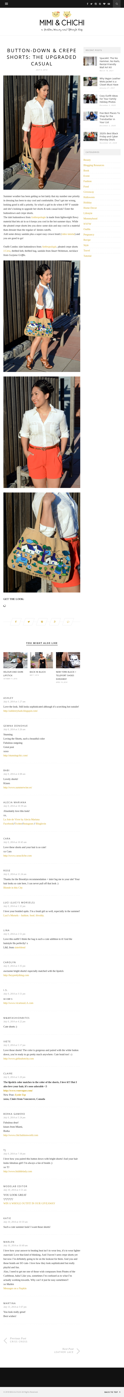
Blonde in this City (13, 887)
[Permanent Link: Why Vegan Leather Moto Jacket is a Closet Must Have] (90, 85)
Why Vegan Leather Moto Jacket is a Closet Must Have (110, 81)
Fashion (87, 181)
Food (86, 186)
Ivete (7, 1041)
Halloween (89, 197)
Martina (9, 1303)
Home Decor (90, 207)
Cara (6, 838)
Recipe (87, 239)
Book (86, 170)
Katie (7, 1218)
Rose (6, 870)
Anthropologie (38, 217)
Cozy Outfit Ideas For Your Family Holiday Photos (109, 98)
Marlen (9, 1241)
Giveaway (88, 191)
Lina (6, 930)
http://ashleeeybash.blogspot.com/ (20, 710)
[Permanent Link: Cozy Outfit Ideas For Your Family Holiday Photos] (90, 102)
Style (86, 245)
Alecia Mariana (14, 802)
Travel (86, 250)
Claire (8, 1073)
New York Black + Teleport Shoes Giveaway (66, 675)
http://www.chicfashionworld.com (20, 1135)
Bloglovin (41, 823)
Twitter (18, 823)
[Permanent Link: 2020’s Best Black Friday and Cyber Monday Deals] (90, 140)
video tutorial (68, 234)
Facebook (8, 823)
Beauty (87, 160)
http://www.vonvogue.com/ (18, 1090)
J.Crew (6, 250)
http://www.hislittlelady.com (17, 1171)
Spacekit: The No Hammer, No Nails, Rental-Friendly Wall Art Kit (110, 63)
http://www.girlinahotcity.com (18, 1058)
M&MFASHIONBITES (16, 1017)
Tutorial (87, 255)
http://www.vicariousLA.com (18, 1003)
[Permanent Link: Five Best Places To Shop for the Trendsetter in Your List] (90, 119)
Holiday (87, 202)
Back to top (111, 1392)
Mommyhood (90, 218)
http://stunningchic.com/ (15, 755)
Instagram (28, 823)
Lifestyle (87, 213)
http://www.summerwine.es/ (17, 787)
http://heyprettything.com (16, 975)
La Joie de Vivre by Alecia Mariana (21, 819)
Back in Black (38, 672)
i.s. (5, 990)
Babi (6, 770)
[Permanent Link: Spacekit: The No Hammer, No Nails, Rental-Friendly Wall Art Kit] (90, 65)
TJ (4, 1150)
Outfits (86, 229)
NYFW (87, 223)
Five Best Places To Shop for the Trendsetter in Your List (110, 117)
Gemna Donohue (15, 725)
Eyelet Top (20, 1094)
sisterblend (20, 947)
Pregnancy (88, 234)
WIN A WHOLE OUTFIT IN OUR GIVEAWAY (29, 1203)
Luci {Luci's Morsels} (19, 902)
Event (86, 176)
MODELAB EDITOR (15, 1186)
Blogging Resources (93, 165)
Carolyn (9, 962)
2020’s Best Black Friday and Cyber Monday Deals (109, 136)
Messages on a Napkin (14, 1288)
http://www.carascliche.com (17, 855)
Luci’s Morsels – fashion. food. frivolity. (23, 915)
